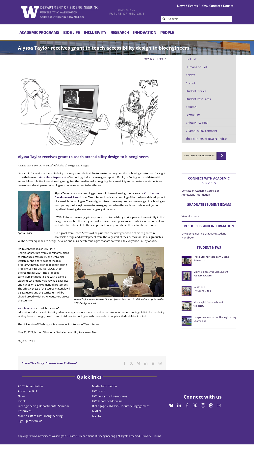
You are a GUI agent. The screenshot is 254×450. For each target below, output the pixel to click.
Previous (148, 58)
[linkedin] (179, 406)
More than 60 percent (52, 177)
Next (160, 58)
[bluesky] (171, 406)
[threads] (211, 406)
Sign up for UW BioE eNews (199, 156)
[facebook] (187, 406)
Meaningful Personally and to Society (208, 303)
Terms (157, 436)
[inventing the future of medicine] (127, 10)
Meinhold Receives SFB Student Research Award (210, 273)
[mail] (219, 406)
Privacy (146, 436)
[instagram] (203, 406)
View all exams (190, 216)
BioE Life (191, 59)
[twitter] (195, 406)
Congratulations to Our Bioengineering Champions (214, 318)
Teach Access (26, 308)
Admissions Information (196, 194)
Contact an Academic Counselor (200, 190)
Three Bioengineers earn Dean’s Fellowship (211, 258)
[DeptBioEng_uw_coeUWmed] (59, 7)
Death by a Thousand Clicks (202, 288)
